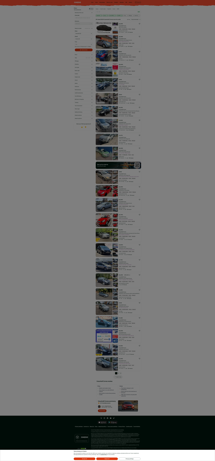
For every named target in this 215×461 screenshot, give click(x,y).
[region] (107, 455)
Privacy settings (130, 458)
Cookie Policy (103, 454)
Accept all (84, 458)
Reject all (107, 458)
